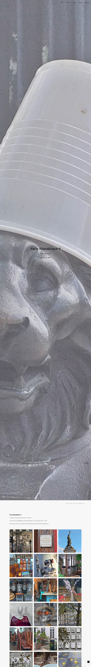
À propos (81, 2)
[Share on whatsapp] (47, 257)
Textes (61, 2)
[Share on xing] (50, 257)
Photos (68, 2)
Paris (74, 503)
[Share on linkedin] (45, 257)
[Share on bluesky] (48, 257)
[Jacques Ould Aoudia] (3, 2)
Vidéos (74, 2)
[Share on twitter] (42, 257)
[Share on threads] (43, 257)
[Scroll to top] (88, 661)
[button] (86, 2)
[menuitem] (62, 2)
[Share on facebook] (40, 257)
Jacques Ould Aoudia (46, 253)
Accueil (67, 503)
